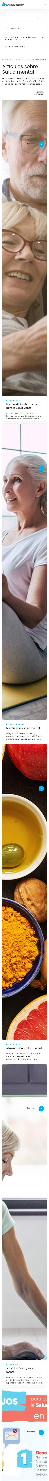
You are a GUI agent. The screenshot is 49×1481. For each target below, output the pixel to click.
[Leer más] (41, 144)
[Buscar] (37, 19)
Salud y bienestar (15, 47)
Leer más (31, 144)
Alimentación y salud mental (24, 1048)
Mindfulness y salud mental (23, 728)
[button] (45, 4)
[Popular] (40, 92)
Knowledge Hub (8, 59)
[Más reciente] (38, 94)
